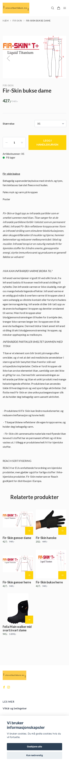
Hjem (6, 20)
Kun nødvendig (34, 755)
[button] (61, 58)
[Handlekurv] (59, 8)
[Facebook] (4, 687)
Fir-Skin (17, 20)
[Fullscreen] (60, 42)
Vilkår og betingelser (15, 708)
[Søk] (53, 8)
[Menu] (65, 8)
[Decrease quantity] (6, 142)
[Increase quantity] (22, 142)
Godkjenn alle (34, 746)
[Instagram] (8, 687)
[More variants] (29, 531)
